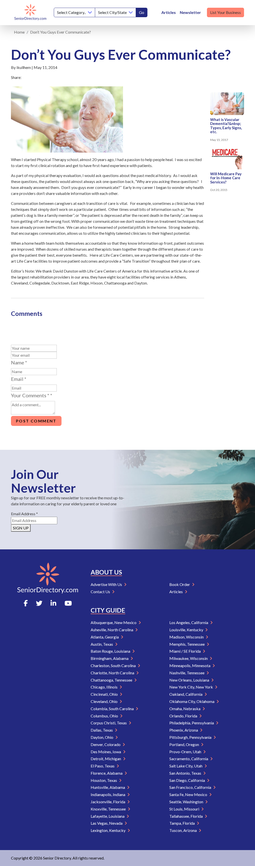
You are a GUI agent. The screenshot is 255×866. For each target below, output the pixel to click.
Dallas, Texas (102, 730)
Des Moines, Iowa (106, 751)
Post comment (36, 420)
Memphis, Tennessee (187, 644)
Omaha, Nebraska (185, 708)
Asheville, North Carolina (112, 629)
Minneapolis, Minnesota (190, 665)
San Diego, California (187, 780)
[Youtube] (68, 603)
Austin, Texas (102, 644)
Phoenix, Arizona (184, 730)
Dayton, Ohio (102, 737)
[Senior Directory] (30, 12)
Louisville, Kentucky (186, 629)
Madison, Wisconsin (186, 637)
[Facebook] (26, 603)
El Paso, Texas (103, 765)
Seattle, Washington (186, 801)
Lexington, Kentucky (108, 830)
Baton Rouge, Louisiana (111, 651)
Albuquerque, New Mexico (114, 622)
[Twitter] (39, 603)
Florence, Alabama (107, 773)
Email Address (24, 513)
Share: (16, 77)
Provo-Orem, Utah (185, 751)
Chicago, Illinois (104, 687)
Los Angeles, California (189, 622)
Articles (168, 12)
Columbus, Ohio (105, 715)
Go (141, 12)
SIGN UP (21, 527)
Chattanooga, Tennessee (112, 680)
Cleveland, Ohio (104, 701)
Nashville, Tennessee (187, 672)
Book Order (180, 584)
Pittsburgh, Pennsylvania (190, 737)
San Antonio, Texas (185, 773)
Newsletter (190, 12)
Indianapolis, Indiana (108, 794)
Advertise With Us (107, 584)
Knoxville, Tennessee (109, 809)
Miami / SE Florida (185, 651)
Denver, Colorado (106, 744)
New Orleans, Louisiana (189, 680)
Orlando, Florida (183, 715)
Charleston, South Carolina (113, 665)
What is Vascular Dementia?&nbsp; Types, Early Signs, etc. (226, 125)
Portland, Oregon (184, 744)
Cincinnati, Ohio (105, 694)
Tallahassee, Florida (186, 816)
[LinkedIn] (53, 603)
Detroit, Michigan (106, 758)
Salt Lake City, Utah (186, 765)
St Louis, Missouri (184, 809)
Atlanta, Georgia (105, 637)
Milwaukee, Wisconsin (188, 658)
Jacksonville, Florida (108, 801)
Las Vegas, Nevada (107, 823)
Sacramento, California (189, 758)
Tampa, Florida (182, 823)
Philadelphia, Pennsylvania (192, 722)
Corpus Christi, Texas (109, 722)
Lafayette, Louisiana (108, 816)
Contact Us (101, 591)
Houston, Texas (104, 780)
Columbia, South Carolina (112, 708)
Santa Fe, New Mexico (188, 794)
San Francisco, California (190, 787)
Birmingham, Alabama (110, 658)
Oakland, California (186, 694)
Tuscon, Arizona (183, 830)
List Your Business (225, 12)
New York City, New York (191, 687)
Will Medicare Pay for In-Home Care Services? (226, 178)
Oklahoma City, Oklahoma (192, 701)
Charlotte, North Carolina (113, 672)
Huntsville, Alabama (108, 787)
